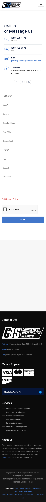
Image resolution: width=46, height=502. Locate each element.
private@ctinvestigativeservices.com (26, 60)
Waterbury (22, 491)
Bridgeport (16, 488)
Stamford (38, 488)
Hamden (21, 488)
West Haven (28, 491)
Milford (26, 488)
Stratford (16, 491)
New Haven (32, 488)
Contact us (6, 457)
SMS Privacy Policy (10, 199)
